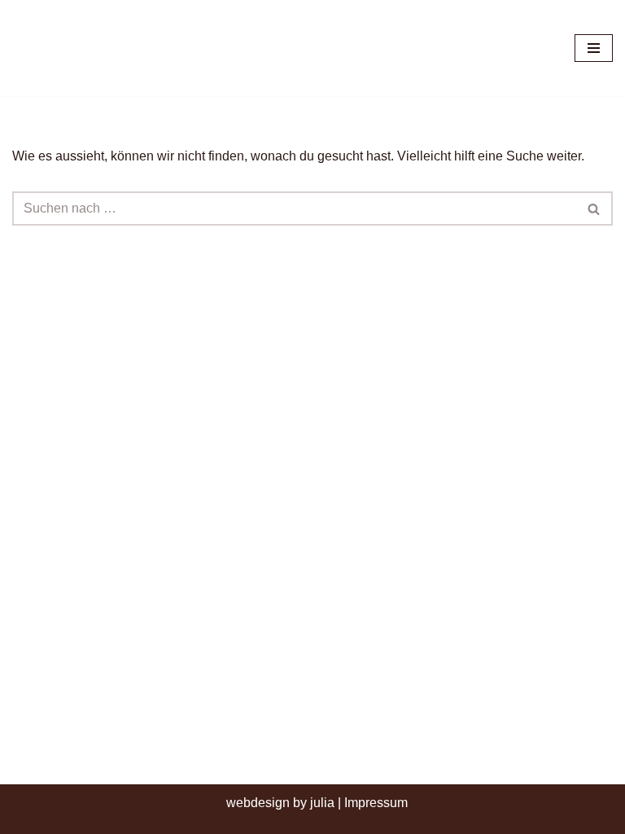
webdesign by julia (280, 803)
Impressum (376, 803)
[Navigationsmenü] (594, 48)
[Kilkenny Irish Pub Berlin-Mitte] (97, 48)
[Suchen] (594, 208)
